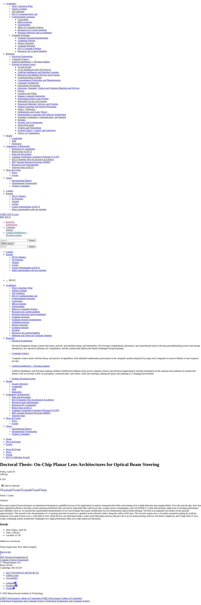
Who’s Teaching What (22, 6)
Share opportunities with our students (29, 209)
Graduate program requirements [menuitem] (26, 319)
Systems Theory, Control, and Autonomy (37, 130)
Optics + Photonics (26, 109)
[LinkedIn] (25, 490)
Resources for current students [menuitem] (26, 311)
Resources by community (23, 149)
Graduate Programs (21, 35)
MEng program (25, 22)
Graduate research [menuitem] (20, 327)
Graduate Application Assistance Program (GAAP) (35, 157)
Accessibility (12, 578)
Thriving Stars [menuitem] (18, 415)
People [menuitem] (9, 381)
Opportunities (24, 24)
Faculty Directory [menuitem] (20, 384)
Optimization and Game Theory (32, 112)
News (14, 172)
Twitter (9, 588)
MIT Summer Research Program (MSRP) (31, 162)
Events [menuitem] (15, 423)
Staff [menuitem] (14, 389)
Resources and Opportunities (25, 165)
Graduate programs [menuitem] (21, 317)
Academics (11, 3)
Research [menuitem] (10, 338)
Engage (9, 193)
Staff (14, 141)
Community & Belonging (18, 146)
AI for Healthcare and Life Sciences (34, 69)
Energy (21, 91)
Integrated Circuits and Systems (32, 101)
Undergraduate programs (23, 17)
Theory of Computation (29, 133)
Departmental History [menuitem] (22, 429)
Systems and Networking (29, 128)
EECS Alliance (19, 196)
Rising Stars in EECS (22, 151)
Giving (15, 204)
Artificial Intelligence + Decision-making (31, 61)
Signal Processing (26, 125)
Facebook (10, 585)
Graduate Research (26, 46)
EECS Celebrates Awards (18, 457)
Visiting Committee (21, 186)
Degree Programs (26, 43)
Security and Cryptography (30, 122)
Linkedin (10, 583)
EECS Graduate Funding (29, 48)
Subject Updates (19, 9)
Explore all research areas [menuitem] (23, 378)
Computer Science (20, 59)
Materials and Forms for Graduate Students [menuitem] (32, 335)
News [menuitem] (14, 421)
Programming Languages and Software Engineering (42, 114)
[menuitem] (106, 340)
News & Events (13, 170)
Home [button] (9, 439)
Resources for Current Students (32, 30)
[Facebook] (5, 490)
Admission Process (26, 40)
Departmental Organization (24, 183)
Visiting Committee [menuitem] (21, 434)
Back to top (5, 552)
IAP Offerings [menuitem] (18, 293)
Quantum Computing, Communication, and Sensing (42, 117)
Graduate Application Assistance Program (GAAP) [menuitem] (35, 410)
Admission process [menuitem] (20, 322)
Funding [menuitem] (16, 330)
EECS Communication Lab (24, 14)
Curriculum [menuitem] (17, 301)
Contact (9, 191)
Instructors (16, 143)
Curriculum (23, 19)
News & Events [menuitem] (13, 418)
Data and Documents (21, 154)
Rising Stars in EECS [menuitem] (22, 407)
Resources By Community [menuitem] (24, 405)
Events (15, 175)
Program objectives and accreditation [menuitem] (29, 314)
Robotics (22, 120)
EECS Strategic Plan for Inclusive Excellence (33, 159)
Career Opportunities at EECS (26, 206)
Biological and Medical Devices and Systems (39, 75)
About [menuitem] (9, 426)
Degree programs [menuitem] (20, 325)
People (9, 135)
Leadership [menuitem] (17, 386)
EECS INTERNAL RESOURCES (22, 573)
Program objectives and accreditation (35, 32)
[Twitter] (15, 490)
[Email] (35, 490)
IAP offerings (18, 11)
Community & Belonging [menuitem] (18, 394)
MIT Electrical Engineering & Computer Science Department (14, 558)
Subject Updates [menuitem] (19, 290)
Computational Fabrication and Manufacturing (39, 80)
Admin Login (12, 575)
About (9, 178)
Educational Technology (29, 85)
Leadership (17, 138)
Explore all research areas (23, 64)
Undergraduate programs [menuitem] (23, 298)
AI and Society (25, 67)
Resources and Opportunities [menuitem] (25, 402)
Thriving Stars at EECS (23, 167)
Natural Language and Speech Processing (37, 106)
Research (10, 54)
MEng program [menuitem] (19, 303)
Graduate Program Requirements (33, 38)
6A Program (17, 199)
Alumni (15, 201)
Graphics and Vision (27, 93)
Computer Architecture (28, 83)
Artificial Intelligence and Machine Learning (38, 72)
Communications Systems (30, 77)
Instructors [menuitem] (16, 392)
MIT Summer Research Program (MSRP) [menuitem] (31, 413)
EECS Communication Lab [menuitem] (24, 296)
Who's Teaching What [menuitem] (22, 288)
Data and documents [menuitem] (21, 397)
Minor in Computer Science (30, 27)
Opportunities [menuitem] (18, 306)
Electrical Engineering (22, 56)
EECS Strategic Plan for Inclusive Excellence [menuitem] (33, 399)
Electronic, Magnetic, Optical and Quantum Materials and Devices (48, 88)
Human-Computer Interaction (31, 96)
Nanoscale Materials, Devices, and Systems (38, 104)
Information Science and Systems (33, 98)
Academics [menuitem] (11, 285)
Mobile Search (7, 243)
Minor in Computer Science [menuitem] (25, 309)
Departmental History (22, 180)
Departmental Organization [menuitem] (24, 431)
